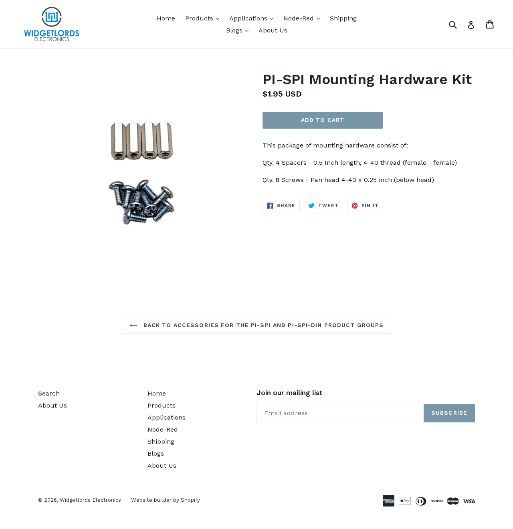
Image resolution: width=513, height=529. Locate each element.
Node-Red (303, 18)
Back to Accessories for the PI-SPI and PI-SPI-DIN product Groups (262, 325)
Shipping (343, 18)
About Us (273, 30)
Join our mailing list (289, 393)
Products (204, 18)
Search (49, 393)
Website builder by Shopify (165, 500)
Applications (253, 18)
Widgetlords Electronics (90, 500)
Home (166, 18)
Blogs (239, 30)
